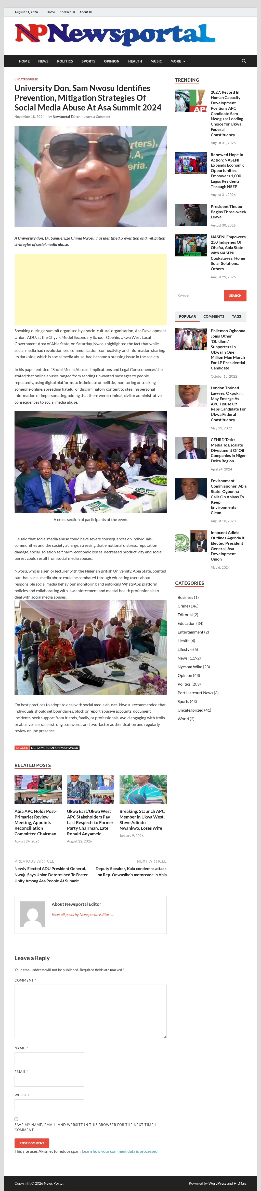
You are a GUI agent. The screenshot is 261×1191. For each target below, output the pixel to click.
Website (23, 1095)
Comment (25, 980)
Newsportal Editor (66, 117)
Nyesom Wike (190, 666)
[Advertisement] (91, 289)
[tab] (187, 317)
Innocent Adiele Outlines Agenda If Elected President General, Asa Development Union (227, 545)
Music (156, 61)
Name (21, 1048)
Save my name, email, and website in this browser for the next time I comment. (85, 1127)
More (176, 61)
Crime (183, 605)
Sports (88, 61)
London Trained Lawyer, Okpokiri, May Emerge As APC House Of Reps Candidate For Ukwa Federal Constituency (228, 403)
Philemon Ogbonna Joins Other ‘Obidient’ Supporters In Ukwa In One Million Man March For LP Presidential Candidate (228, 349)
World (183, 718)
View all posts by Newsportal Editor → (83, 914)
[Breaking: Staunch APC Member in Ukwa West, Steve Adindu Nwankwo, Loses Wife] (143, 791)
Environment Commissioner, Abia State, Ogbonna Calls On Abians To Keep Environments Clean (228, 496)
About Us (86, 12)
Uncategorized (26, 79)
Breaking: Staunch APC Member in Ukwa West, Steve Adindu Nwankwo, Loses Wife (142, 820)
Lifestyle (185, 649)
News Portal (53, 1183)
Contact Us (67, 12)
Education (186, 623)
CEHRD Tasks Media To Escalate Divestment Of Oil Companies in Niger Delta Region (228, 450)
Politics (65, 61)
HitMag (240, 1183)
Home (51, 12)
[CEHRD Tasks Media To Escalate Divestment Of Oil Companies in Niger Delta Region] (191, 440)
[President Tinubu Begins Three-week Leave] (191, 206)
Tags (236, 316)
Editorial (185, 614)
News (43, 61)
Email (22, 1072)
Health (135, 61)
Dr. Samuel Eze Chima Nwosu (54, 748)
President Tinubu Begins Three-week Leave (228, 211)
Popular (187, 316)
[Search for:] (210, 295)
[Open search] (244, 61)
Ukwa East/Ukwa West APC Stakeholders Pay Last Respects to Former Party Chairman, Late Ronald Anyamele (90, 822)
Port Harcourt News (195, 692)
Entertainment (190, 631)
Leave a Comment (97, 117)
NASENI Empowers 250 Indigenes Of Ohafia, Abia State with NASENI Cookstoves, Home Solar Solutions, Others (228, 252)
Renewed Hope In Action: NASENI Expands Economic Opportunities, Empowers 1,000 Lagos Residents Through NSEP (227, 170)
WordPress (217, 1183)
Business (185, 597)
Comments (213, 316)
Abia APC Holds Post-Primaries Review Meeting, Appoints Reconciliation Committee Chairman (36, 822)
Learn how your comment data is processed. (120, 1151)
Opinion (112, 61)
